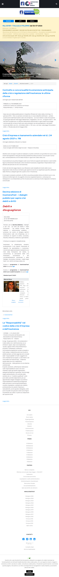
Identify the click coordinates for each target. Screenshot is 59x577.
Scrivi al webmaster (29, 551)
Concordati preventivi (29, 478)
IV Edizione (29, 456)
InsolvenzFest (8, 316)
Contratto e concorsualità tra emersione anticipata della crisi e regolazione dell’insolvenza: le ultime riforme (28, 95)
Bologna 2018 (29, 514)
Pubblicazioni (29, 432)
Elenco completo (29, 471)
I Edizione (29, 463)
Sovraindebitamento (29, 487)
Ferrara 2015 (29, 520)
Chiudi (29, 571)
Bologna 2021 (29, 507)
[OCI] (29, 3)
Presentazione (29, 423)
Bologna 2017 (29, 516)
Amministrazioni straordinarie (29, 483)
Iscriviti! (53, 77)
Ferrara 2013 (29, 525)
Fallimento (29, 476)
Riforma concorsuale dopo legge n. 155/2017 (29, 474)
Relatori (29, 428)
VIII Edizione (29, 447)
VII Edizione (29, 450)
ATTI (20, 21)
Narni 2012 (30, 527)
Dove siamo (29, 419)
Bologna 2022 (29, 505)
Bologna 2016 (29, 518)
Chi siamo (29, 416)
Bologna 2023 (29, 502)
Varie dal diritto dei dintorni (29, 490)
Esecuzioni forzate (29, 485)
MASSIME (8, 21)
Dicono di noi (29, 435)
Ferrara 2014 (29, 523)
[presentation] (3, 62)
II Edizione (29, 461)
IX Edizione (29, 445)
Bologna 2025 (29, 498)
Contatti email (30, 549)
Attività (29, 426)
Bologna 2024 (29, 500)
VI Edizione (29, 452)
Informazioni (29, 574)
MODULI (32, 21)
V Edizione (29, 454)
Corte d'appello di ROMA (21, 26)
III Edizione (30, 459)
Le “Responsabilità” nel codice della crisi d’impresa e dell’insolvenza (16, 327)
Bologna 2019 (29, 511)
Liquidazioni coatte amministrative (29, 481)
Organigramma (29, 421)
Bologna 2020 (29, 509)
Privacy (29, 437)
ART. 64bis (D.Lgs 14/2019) (22, 37)
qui (14, 268)
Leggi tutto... (6, 133)
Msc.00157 (7, 26)
